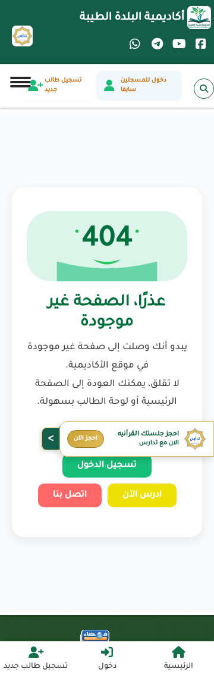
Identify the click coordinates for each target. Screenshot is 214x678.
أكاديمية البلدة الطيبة (132, 18)
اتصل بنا (70, 495)
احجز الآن (85, 438)
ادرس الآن (142, 495)
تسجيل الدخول (107, 465)
